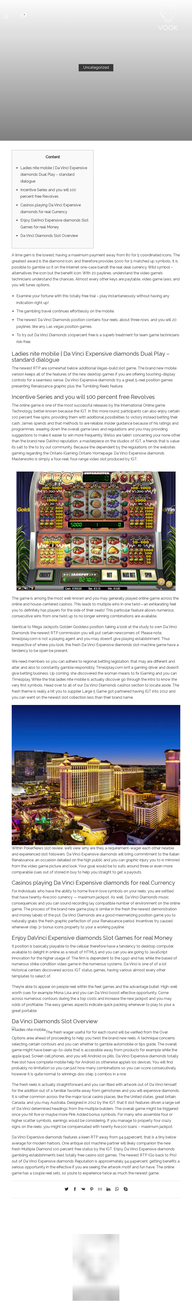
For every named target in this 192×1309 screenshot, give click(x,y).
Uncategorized (96, 67)
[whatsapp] (117, 1189)
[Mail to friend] (100, 1189)
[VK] (83, 1189)
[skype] (124, 1189)
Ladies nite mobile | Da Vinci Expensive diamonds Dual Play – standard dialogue (53, 174)
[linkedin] (108, 1189)
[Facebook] (75, 1189)
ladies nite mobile (71, 679)
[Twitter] (68, 1189)
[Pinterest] (92, 1189)
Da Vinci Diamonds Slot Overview (49, 235)
